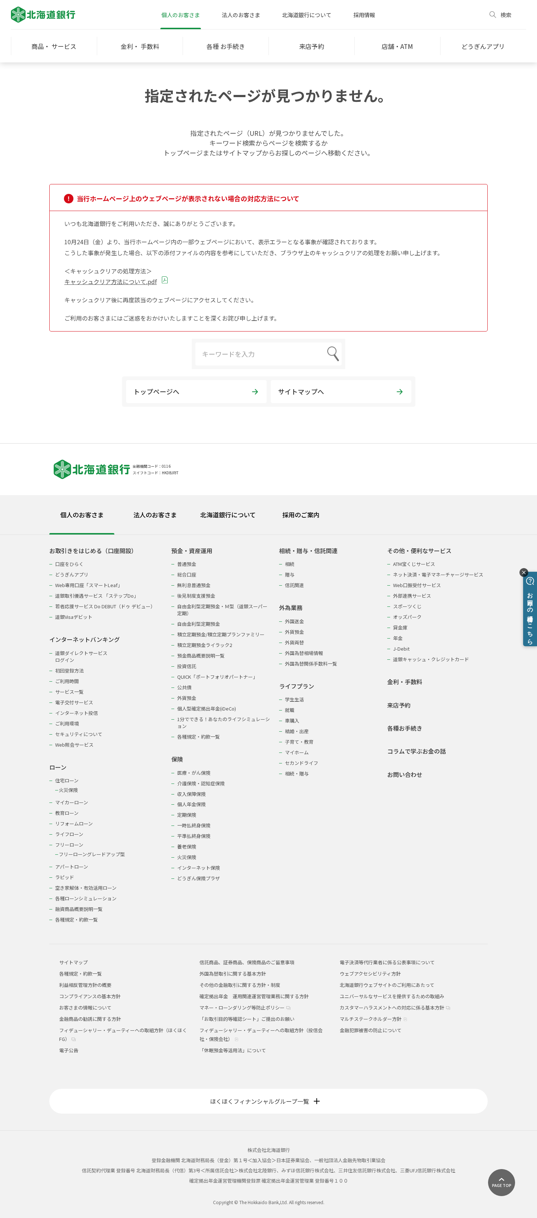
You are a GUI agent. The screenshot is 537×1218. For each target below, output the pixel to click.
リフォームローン (74, 823)
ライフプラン (296, 686)
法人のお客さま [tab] (155, 514)
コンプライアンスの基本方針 (90, 996)
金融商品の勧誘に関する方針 (90, 1018)
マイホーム (297, 752)
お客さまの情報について (85, 1007)
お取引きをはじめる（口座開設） (93, 551)
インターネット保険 (198, 867)
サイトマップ (73, 962)
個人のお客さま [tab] (82, 514)
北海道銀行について (306, 15)
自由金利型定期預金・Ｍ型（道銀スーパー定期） (222, 610)
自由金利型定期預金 (198, 623)
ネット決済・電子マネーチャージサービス (438, 574)
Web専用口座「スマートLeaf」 (88, 585)
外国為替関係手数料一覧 (311, 663)
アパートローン (71, 866)
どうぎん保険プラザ (198, 878)
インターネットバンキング (84, 639)
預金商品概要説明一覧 (201, 655)
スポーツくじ (407, 606)
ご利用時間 (67, 681)
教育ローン (67, 812)
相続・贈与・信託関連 (308, 551)
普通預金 (186, 563)
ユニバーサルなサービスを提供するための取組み (392, 996)
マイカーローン (71, 802)
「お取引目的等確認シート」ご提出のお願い (246, 1018)
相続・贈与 (297, 773)
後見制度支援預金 (196, 595)
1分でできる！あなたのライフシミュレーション (223, 722)
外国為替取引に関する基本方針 (232, 973)
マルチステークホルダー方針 (371, 1018)
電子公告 (68, 1050)
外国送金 (294, 621)
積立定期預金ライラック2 (204, 644)
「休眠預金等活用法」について (232, 1050)
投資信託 (186, 666)
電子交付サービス (74, 702)
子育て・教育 (299, 741)
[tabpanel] (268, 730)
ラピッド (64, 877)
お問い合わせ (404, 774)
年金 (398, 638)
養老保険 (186, 846)
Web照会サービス (74, 744)
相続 (289, 563)
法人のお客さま (241, 15)
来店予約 (399, 705)
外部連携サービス (412, 595)
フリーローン (69, 844)
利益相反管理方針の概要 (85, 984)
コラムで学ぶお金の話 (416, 751)
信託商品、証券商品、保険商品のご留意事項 (246, 962)
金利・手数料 (404, 682)
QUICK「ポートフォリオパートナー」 (217, 676)
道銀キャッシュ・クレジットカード (431, 659)
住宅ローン (67, 780)
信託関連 (294, 585)
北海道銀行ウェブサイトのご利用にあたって (387, 984)
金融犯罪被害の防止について (370, 1030)
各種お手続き (404, 728)
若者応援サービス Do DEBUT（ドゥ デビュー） (105, 606)
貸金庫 (400, 627)
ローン (57, 767)
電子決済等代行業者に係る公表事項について (387, 962)
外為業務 (290, 608)
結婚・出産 (297, 731)
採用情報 (364, 15)
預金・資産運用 (191, 551)
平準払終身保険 (193, 835)
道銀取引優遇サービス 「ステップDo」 (96, 595)
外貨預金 (186, 697)
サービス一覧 (69, 691)
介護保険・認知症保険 (201, 783)
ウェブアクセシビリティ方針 (370, 973)
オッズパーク (407, 616)
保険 (177, 759)
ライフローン (69, 834)
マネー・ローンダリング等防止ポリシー (242, 1007)
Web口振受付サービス (417, 585)
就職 (289, 709)
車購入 (292, 720)
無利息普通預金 (193, 585)
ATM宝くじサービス (414, 563)
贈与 (289, 574)
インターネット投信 (76, 712)
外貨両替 (294, 642)
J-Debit (401, 648)
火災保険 (68, 789)
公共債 (184, 687)
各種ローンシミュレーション (86, 898)
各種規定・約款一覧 (76, 919)
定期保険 (186, 814)
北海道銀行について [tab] (228, 514)
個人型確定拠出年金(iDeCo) (206, 708)
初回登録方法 (69, 670)
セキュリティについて (78, 734)
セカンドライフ (301, 762)
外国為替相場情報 (304, 653)
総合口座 (186, 574)
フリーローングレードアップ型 (92, 854)
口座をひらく (69, 563)
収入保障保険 (191, 793)
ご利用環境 (67, 723)
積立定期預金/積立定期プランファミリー (220, 634)
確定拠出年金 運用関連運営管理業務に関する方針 (254, 996)
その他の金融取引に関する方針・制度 (239, 984)
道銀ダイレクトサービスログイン (81, 656)
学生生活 (294, 699)
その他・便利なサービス (419, 551)
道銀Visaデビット (73, 616)
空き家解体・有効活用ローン (86, 887)
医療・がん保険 (193, 772)
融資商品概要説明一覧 (79, 908)
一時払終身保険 (193, 825)
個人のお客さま (180, 15)
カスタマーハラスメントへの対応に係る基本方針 (392, 1007)
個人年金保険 (191, 804)
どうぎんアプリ (71, 574)
